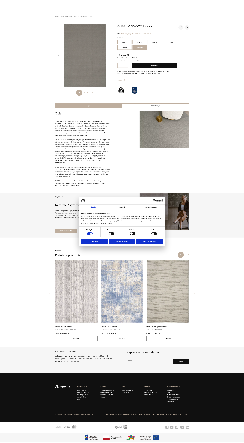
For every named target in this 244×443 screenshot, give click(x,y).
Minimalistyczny (126, 34)
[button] (57, 55)
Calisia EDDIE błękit (109, 326)
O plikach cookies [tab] (151, 207)
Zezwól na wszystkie (149, 241)
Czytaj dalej (121, 80)
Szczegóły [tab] (122, 207)
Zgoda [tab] (93, 207)
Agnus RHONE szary (63, 326)
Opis (88, 106)
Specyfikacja (155, 106)
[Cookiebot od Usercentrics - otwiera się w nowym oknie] (154, 200)
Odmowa (95, 241)
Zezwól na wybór (122, 241)
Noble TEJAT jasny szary (156, 326)
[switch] (111, 233)
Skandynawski (146, 34)
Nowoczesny (136, 34)
